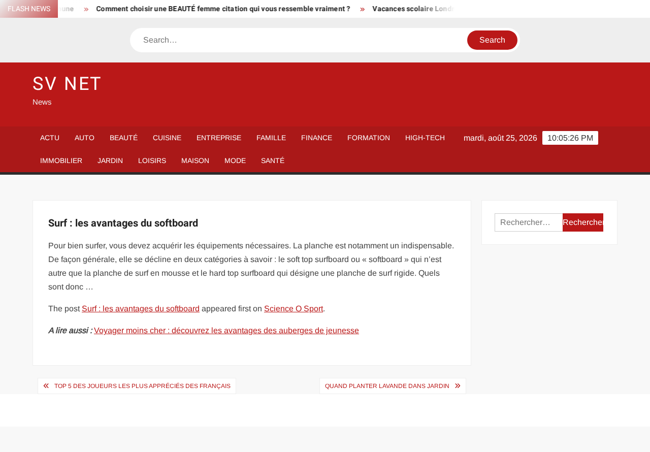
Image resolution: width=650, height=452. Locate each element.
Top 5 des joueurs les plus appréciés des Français (142, 386)
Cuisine (167, 138)
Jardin (110, 160)
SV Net (67, 84)
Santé (272, 160)
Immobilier (61, 160)
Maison (195, 160)
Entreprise (219, 138)
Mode (235, 160)
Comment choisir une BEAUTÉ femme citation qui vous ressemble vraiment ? (218, 9)
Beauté (124, 138)
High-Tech (425, 138)
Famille (271, 138)
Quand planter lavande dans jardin (387, 386)
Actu (49, 138)
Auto (84, 138)
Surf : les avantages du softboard (141, 308)
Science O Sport (293, 308)
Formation (368, 138)
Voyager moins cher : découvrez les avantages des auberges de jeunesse (226, 330)
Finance (316, 138)
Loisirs (152, 160)
